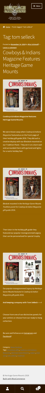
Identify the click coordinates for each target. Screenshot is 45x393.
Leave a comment (10, 47)
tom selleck (11, 355)
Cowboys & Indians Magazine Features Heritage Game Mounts (21, 62)
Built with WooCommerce (14, 378)
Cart (35, 386)
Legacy (33, 353)
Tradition (21, 355)
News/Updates (16, 347)
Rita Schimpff (33, 44)
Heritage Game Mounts (20, 353)
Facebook (7, 336)
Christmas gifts (13, 350)
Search (22, 389)
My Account (7, 389)
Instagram (28, 333)
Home (8, 27)
